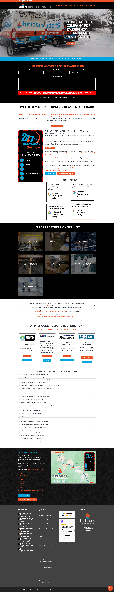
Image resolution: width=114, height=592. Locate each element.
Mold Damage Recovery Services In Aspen (45, 562)
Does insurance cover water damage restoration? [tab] (32, 399)
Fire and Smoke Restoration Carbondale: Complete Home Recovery (27, 520)
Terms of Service (69, 97)
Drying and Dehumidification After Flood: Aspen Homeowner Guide (27, 530)
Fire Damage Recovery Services (45, 538)
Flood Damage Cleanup (43, 556)
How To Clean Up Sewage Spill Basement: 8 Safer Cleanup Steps (27, 550)
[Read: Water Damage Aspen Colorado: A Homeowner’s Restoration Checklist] (19, 514)
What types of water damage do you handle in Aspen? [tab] (33, 410)
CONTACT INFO (80, 41)
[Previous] (1, 33)
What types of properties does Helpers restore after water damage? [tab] (36, 388)
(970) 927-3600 (77, 66)
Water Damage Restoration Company (46, 513)
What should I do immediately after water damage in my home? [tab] (35, 396)
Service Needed (82, 69)
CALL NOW (71, 41)
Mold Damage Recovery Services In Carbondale (45, 568)
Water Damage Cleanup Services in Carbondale (45, 535)
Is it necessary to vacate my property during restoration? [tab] (34, 427)
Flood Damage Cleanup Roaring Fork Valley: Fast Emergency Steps (26, 540)
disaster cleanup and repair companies (78, 305)
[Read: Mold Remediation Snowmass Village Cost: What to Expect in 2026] (19, 544)
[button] (59, 530)
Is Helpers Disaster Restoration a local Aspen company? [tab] (34, 382)
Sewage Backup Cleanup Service (45, 582)
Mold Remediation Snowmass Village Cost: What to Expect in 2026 (27, 545)
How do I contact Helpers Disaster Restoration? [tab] (32, 444)
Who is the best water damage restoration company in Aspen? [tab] (35, 374)
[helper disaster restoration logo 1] (34, 5)
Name (31, 69)
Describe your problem (57, 76)
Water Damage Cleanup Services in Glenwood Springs (45, 520)
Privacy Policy (61, 97)
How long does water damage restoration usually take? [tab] (34, 402)
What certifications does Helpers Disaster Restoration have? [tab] (34, 424)
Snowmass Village (76, 153)
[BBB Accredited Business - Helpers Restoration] (86, 337)
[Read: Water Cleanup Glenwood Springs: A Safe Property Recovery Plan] (19, 524)
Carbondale (68, 153)
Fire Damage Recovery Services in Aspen (46, 540)
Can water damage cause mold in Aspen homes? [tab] (32, 407)
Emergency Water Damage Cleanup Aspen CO (45, 579)
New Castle (92, 153)
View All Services (88, 158)
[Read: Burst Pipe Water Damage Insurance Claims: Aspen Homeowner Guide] (19, 534)
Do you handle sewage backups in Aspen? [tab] (30, 430)
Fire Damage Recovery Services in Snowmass (45, 554)
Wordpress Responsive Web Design (52, 589)
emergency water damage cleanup (60, 157)
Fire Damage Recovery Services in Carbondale (45, 546)
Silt (45, 154)
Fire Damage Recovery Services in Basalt (46, 543)
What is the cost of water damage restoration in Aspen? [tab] (33, 391)
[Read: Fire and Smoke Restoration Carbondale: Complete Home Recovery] (19, 519)
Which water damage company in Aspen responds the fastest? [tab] (35, 380)
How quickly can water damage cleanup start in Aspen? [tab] (33, 394)
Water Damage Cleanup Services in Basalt (45, 531)
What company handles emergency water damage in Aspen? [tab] (35, 377)
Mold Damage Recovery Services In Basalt (47, 565)
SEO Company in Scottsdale (62, 589)
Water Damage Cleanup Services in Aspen (45, 516)
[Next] (113, 33)
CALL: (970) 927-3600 (25, 1)
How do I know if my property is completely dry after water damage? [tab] (37, 405)
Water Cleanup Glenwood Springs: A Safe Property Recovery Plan (26, 525)
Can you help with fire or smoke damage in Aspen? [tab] (32, 435)
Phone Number (57, 69)
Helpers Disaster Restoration (26, 305)
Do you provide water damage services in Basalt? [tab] (32, 413)
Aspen (60, 153)
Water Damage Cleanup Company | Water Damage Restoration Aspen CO (46, 528)
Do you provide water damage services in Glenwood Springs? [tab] (35, 421)
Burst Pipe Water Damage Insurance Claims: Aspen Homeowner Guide (26, 535)
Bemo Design (44, 589)
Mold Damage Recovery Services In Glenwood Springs (45, 572)
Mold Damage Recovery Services (45, 559)
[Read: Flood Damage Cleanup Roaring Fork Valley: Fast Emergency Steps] (19, 539)
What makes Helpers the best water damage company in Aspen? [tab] (36, 441)
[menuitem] (60, 5)
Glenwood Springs (85, 153)
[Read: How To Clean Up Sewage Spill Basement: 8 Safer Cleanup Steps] (19, 549)
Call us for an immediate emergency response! (56, 170)
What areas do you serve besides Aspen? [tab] (30, 432)
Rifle (50, 154)
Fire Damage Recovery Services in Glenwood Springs (45, 550)
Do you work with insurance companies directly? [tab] (32, 438)
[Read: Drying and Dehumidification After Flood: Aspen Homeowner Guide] (19, 529)
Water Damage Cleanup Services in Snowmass (45, 524)
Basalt (64, 153)
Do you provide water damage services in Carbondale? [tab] (33, 416)
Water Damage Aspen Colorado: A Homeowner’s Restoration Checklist (26, 515)
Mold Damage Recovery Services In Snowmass (45, 576)
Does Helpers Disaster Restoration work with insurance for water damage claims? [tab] (40, 385)
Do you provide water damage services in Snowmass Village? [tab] (35, 419)
